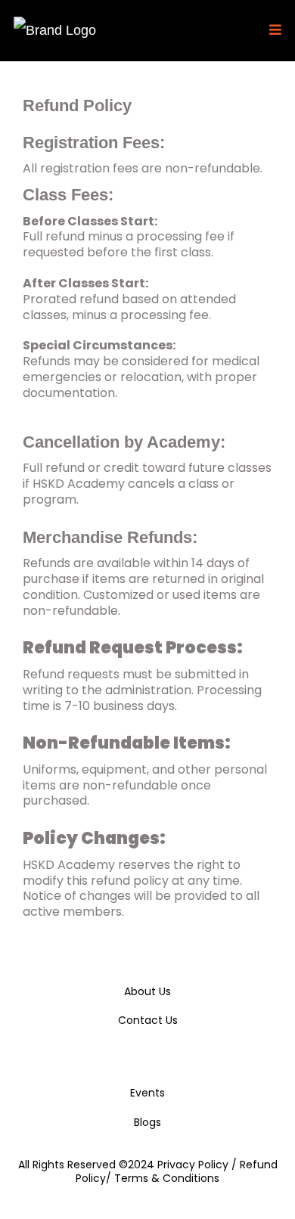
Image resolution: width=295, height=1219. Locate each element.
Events (147, 1092)
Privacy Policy (194, 1164)
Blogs (147, 1122)
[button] (273, 30)
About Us (147, 991)
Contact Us (148, 1020)
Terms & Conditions (166, 1178)
